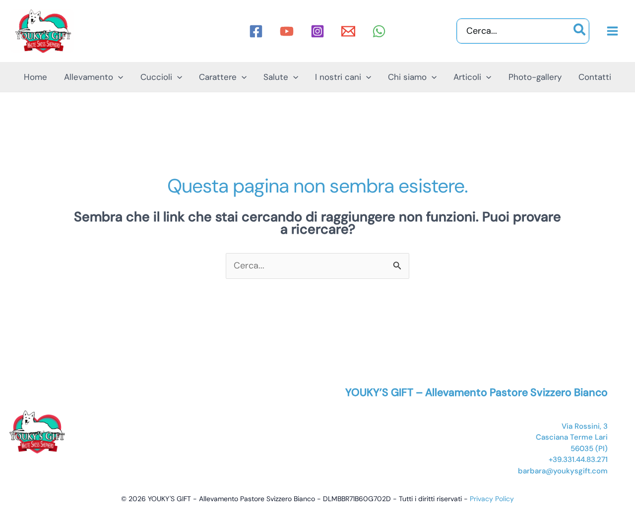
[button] (118, 77)
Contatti (594, 76)
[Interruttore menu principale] (612, 31)
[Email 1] (348, 31)
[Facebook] (256, 31)
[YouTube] (287, 31)
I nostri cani (338, 76)
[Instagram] (317, 31)
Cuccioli (156, 76)
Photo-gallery (535, 76)
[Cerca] (580, 31)
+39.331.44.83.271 (578, 459)
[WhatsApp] (379, 31)
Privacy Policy (492, 498)
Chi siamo (407, 76)
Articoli (467, 76)
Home (35, 76)
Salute (275, 76)
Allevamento (88, 76)
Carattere (218, 76)
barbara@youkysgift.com (563, 471)
